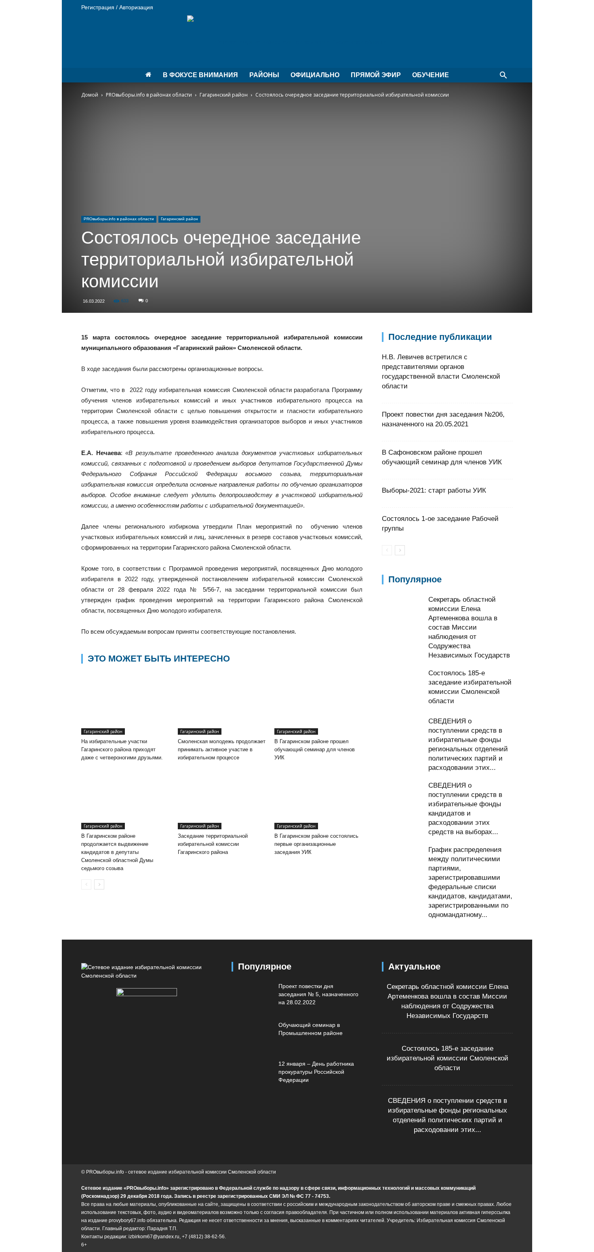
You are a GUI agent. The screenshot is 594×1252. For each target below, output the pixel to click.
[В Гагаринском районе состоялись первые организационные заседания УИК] (318, 799)
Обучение (430, 75)
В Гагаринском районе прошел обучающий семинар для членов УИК (314, 749)
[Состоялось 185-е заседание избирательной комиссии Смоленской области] (402, 688)
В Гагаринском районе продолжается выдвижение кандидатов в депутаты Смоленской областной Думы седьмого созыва (117, 852)
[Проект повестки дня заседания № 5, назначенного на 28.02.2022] (252, 996)
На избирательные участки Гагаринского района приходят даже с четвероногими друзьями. (122, 749)
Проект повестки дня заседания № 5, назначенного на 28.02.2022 (318, 994)
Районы (264, 75)
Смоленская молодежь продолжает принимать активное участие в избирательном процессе (221, 749)
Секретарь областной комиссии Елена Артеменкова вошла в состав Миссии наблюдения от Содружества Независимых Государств (469, 627)
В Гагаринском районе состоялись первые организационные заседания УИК (316, 844)
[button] (503, 76)
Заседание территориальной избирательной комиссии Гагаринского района (213, 844)
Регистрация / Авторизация (117, 7)
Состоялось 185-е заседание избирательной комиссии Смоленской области (447, 1058)
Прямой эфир (376, 75)
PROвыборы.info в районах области (149, 94)
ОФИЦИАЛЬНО (315, 75)
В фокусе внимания (200, 75)
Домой (89, 94)
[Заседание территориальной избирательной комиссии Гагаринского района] (222, 799)
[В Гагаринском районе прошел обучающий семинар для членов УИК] (318, 704)
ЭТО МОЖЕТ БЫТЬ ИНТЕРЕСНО (159, 659)
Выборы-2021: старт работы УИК (434, 490)
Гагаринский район (224, 94)
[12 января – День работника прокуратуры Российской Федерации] (252, 1074)
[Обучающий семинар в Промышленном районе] (252, 1035)
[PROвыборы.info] (297, 41)
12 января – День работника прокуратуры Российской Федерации (316, 1071)
